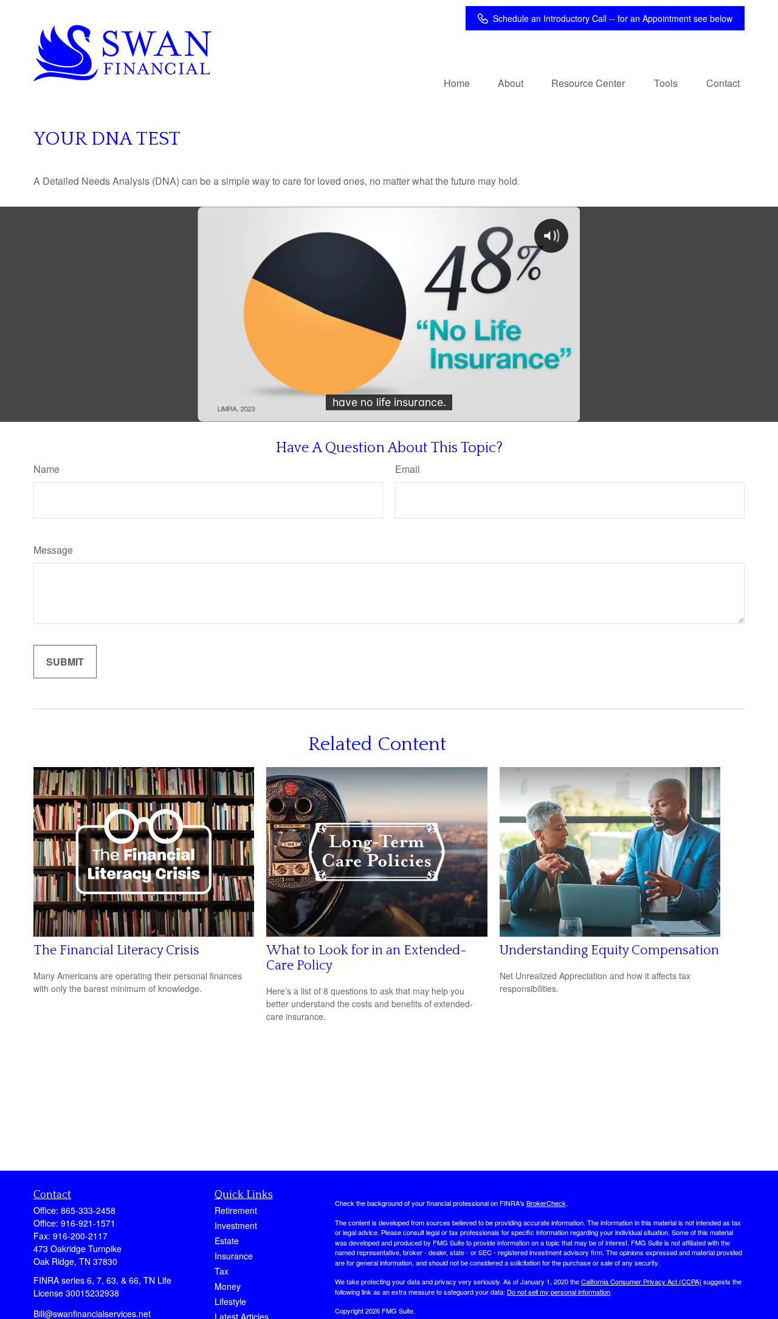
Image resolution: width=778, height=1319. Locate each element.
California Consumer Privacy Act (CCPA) (641, 1281)
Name (46, 469)
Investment (236, 1225)
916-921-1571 (88, 1223)
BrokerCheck (546, 1203)
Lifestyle (230, 1301)
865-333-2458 (88, 1210)
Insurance (234, 1256)
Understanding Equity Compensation (609, 950)
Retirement (236, 1210)
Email (407, 469)
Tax (222, 1271)
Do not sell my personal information (558, 1292)
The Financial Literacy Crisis (116, 950)
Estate (227, 1241)
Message (53, 550)
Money (228, 1286)
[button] (457, 82)
